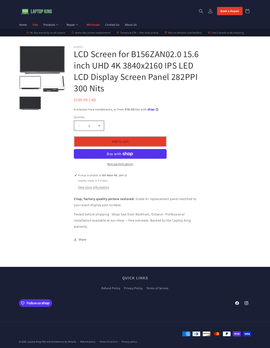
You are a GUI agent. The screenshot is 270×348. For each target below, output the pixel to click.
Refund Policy (110, 288)
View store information (93, 187)
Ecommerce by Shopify (63, 341)
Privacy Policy (133, 288)
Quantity (79, 117)
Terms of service (108, 341)
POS (44, 341)
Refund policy (87, 341)
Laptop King (34, 341)
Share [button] (82, 239)
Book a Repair (229, 11)
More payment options (120, 163)
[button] (52, 24)
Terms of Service (157, 288)
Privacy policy (129, 341)
